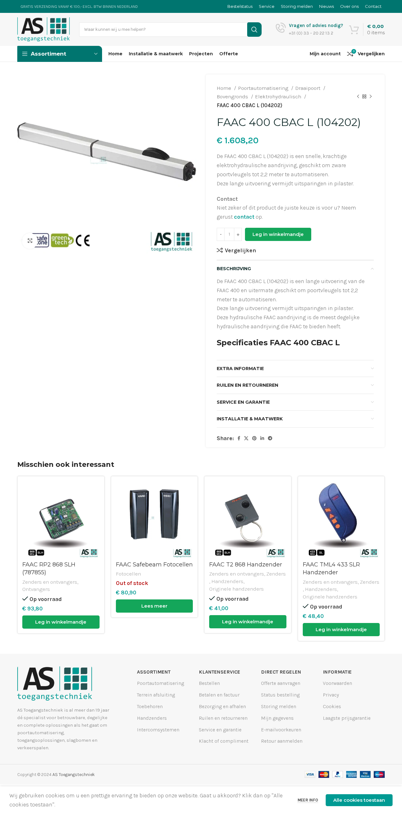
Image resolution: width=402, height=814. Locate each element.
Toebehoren (150, 706)
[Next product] (370, 97)
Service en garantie (220, 729)
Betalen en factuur (219, 695)
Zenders (276, 574)
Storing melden (278, 706)
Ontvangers (36, 589)
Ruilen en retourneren (223, 718)
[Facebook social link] (239, 438)
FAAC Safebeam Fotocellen (154, 564)
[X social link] (246, 438)
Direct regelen (281, 672)
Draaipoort (308, 88)
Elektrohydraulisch (278, 96)
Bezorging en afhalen (222, 706)
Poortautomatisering (264, 88)
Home (224, 88)
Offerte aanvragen (280, 683)
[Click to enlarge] (30, 241)
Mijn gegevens (277, 718)
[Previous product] (358, 97)
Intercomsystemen (158, 729)
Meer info (307, 800)
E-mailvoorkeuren (281, 729)
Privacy (331, 695)
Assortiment (154, 672)
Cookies (332, 706)
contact (244, 216)
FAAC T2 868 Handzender (245, 564)
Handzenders (227, 581)
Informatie (337, 672)
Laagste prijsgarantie (347, 718)
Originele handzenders (236, 589)
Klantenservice (219, 672)
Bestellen (209, 683)
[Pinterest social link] (254, 438)
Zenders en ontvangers (49, 582)
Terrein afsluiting (156, 695)
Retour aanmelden (281, 741)
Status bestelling (280, 695)
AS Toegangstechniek (73, 774)
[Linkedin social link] (262, 438)
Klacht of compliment (223, 741)
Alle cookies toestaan (359, 800)
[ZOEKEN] (254, 29)
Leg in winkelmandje (278, 234)
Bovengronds (233, 96)
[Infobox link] (309, 29)
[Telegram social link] (270, 438)
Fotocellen (128, 574)
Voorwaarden (337, 683)
